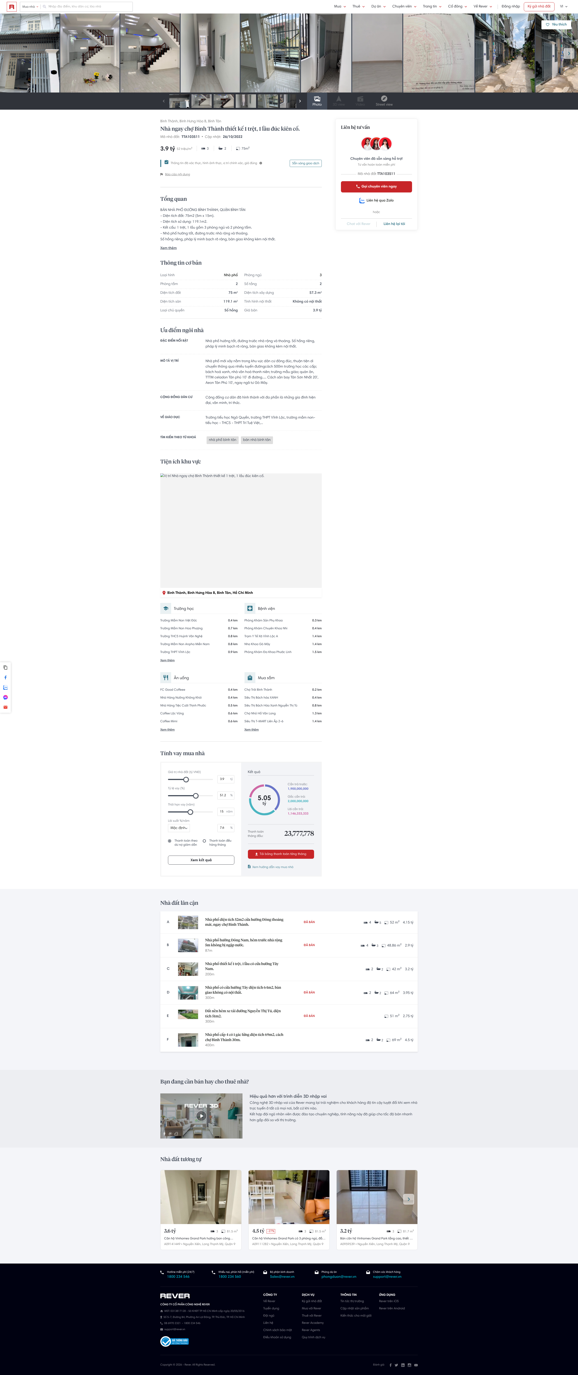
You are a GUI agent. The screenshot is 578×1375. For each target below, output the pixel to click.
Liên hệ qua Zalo (380, 201)
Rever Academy (313, 1323)
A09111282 (260, 1244)
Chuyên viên (402, 7)
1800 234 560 (230, 1277)
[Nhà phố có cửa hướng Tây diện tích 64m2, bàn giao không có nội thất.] (188, 993)
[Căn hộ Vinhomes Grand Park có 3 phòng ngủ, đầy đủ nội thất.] (289, 1197)
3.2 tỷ (346, 1231)
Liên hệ (268, 1323)
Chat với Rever (359, 224)
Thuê (356, 7)
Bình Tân (214, 121)
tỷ (231, 779)
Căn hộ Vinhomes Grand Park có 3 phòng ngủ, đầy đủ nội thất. (288, 1239)
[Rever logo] (12, 7)
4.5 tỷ (258, 1231)
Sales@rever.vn (282, 1277)
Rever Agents (311, 1330)
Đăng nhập (511, 7)
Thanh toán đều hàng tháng (220, 843)
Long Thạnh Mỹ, (213, 1244)
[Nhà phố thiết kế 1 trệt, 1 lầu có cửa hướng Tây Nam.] (188, 969)
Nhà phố (231, 275)
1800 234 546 (178, 1277)
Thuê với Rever (312, 1315)
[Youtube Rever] (416, 1365)
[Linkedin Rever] (403, 1365)
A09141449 (172, 1244)
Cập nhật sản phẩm (354, 1308)
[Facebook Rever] (391, 1365)
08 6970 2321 (172, 1323)
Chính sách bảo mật (277, 1330)
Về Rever (480, 7)
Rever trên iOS (389, 1301)
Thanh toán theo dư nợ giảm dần (186, 843)
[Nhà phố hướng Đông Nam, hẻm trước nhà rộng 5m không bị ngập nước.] (188, 945)
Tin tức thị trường (352, 1301)
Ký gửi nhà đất (539, 7)
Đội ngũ (268, 1315)
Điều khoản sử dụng (277, 1337)
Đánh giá (378, 1365)
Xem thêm (168, 248)
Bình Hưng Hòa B (192, 121)
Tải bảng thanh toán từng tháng (282, 854)
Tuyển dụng (271, 1308)
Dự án (376, 7)
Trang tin (430, 7)
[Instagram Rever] (409, 1365)
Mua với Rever (311, 1308)
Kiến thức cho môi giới (355, 1315)
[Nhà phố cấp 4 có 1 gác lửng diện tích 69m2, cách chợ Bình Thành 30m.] (188, 1040)
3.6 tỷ (170, 1231)
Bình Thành (169, 121)
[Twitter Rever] (396, 1365)
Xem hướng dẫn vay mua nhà (273, 867)
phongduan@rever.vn (339, 1277)
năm (229, 811)
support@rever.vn (387, 1277)
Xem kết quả (201, 860)
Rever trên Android (392, 1308)
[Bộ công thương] (174, 1342)
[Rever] (209, 1296)
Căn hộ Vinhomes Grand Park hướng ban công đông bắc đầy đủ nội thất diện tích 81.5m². (197, 1239)
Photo (317, 105)
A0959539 (347, 1244)
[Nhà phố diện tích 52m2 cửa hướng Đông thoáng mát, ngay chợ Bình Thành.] (188, 922)
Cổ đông (455, 7)
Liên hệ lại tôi (394, 224)
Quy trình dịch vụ (313, 1337)
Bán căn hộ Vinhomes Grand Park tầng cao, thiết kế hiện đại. (376, 1239)
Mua (337, 7)
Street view (384, 105)
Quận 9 (230, 1244)
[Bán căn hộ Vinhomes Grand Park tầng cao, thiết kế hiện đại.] (377, 1197)
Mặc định (177, 828)
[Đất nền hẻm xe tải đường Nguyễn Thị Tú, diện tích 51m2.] (188, 1016)
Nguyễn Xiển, (192, 1244)
